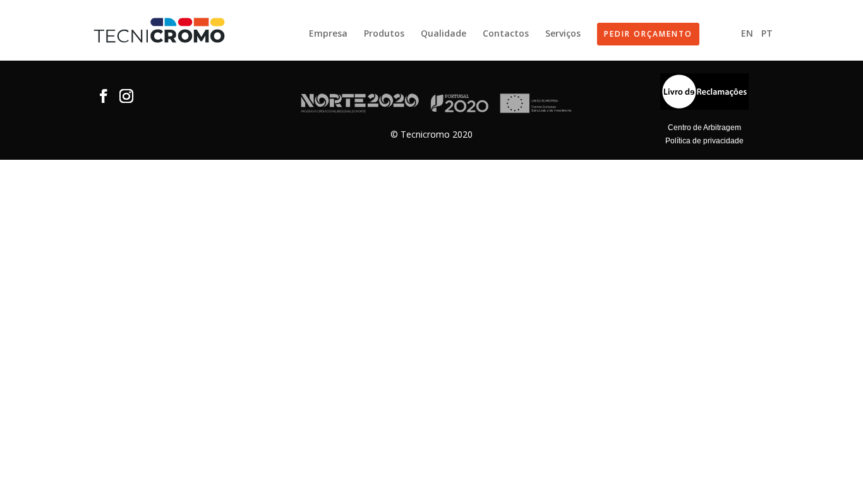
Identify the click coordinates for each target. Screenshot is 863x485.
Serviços (563, 34)
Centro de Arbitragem (704, 127)
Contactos (506, 34)
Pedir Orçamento (648, 33)
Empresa (328, 34)
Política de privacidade (704, 140)
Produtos (384, 34)
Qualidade (443, 34)
